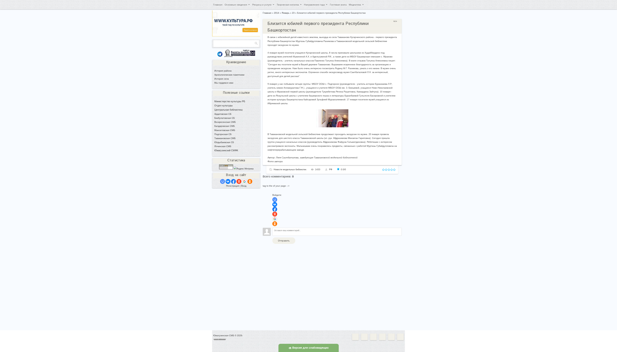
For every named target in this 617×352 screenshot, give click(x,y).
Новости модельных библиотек (290, 169)
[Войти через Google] (274, 219)
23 (293, 13)
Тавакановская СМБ (225, 138)
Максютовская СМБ (224, 130)
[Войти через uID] (274, 199)
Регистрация (232, 186)
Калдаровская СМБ (224, 126)
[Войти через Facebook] (274, 209)
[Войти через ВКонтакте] (274, 204)
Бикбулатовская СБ (224, 118)
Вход (243, 186)
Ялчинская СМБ (222, 146)
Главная (267, 13)
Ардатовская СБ (222, 114)
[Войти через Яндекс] (274, 214)
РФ (330, 169)
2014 (276, 13)
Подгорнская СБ (223, 134)
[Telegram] (220, 56)
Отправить (284, 240)
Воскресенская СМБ (225, 122)
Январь (285, 13)
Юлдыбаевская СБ (224, 142)
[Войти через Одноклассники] (274, 223)
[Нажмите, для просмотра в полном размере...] (332, 126)
